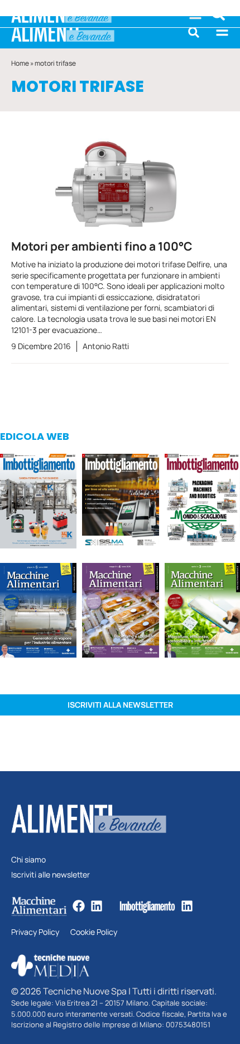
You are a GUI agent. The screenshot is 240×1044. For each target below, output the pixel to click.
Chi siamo (28, 860)
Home (20, 63)
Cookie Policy (93, 932)
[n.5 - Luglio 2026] (38, 503)
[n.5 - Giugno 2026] (38, 612)
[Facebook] (79, 906)
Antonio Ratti (106, 346)
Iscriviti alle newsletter (50, 875)
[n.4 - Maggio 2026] (120, 503)
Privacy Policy (35, 932)
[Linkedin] (96, 906)
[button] (193, 32)
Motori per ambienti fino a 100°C (102, 246)
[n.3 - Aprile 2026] (202, 503)
